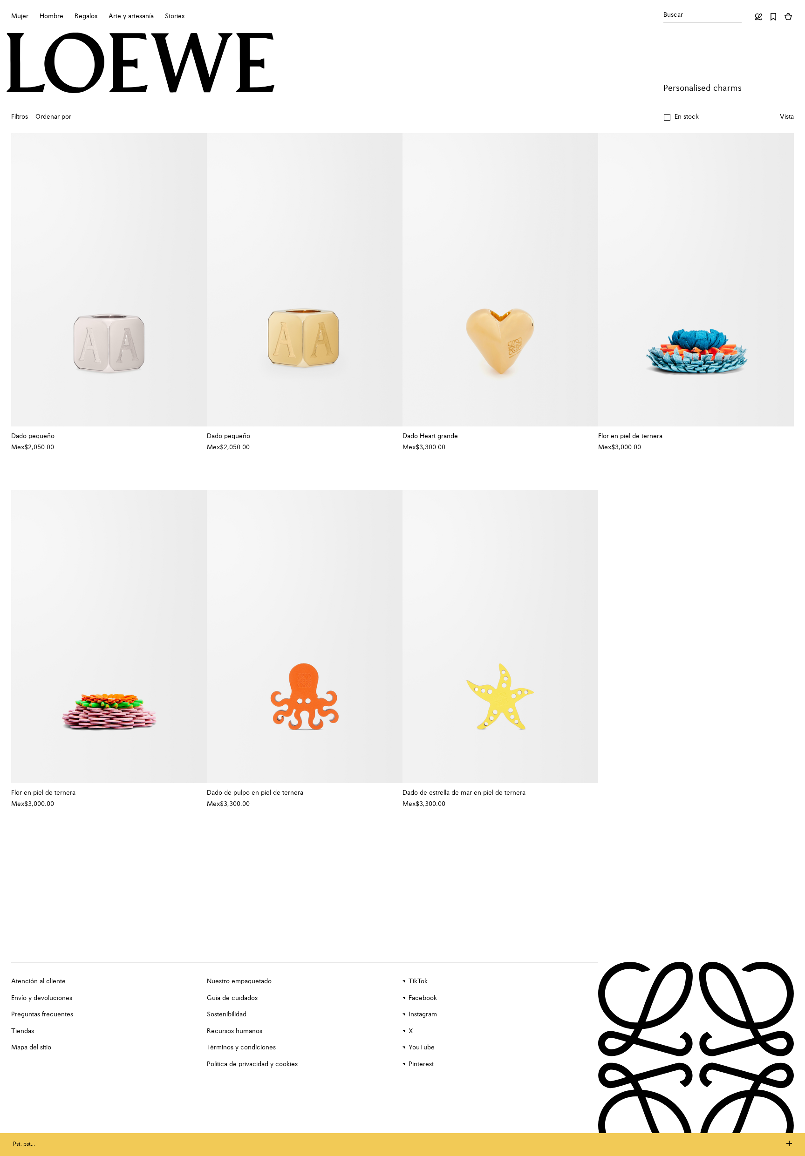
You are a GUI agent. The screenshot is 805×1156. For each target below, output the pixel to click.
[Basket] (788, 16)
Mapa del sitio (31, 1047)
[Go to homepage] (141, 64)
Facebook (423, 998)
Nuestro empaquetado (239, 981)
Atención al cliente (38, 981)
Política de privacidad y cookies (252, 1064)
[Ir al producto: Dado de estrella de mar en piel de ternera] (500, 636)
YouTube (422, 1047)
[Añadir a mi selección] (195, 436)
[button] (681, 117)
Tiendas (22, 1031)
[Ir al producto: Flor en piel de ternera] (696, 279)
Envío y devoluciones (41, 998)
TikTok (418, 981)
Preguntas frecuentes (42, 1014)
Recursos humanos (234, 1031)
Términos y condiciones (241, 1047)
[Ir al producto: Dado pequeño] (109, 279)
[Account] (758, 16)
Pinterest (421, 1064)
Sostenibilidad (226, 1014)
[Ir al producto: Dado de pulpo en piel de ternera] (304, 636)
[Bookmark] (773, 16)
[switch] (787, 117)
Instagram (423, 1014)
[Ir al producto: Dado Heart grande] (500, 279)
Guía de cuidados (232, 998)
